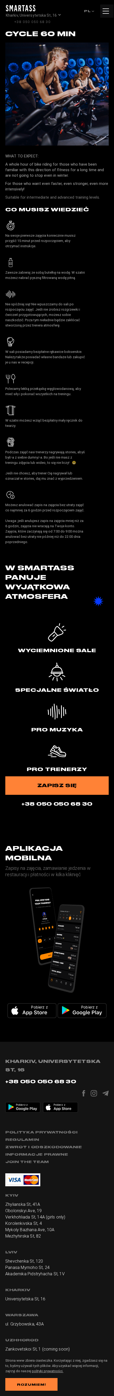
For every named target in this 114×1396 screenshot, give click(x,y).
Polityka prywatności (41, 1132)
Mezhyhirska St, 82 (23, 1236)
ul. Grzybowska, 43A (24, 1324)
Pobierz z (39, 1007)
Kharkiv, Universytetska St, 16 (31, 15)
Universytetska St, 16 (25, 1298)
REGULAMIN (22, 1139)
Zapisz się (57, 785)
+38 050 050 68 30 (32, 22)
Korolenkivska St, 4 (23, 1223)
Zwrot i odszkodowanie (43, 1147)
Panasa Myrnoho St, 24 (27, 1267)
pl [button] (88, 11)
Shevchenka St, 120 (24, 1261)
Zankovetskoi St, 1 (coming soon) (37, 1349)
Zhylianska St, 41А (22, 1204)
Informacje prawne (36, 1154)
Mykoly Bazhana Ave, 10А (30, 1229)
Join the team (27, 1162)
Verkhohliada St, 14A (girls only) (35, 1217)
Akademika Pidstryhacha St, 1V (35, 1273)
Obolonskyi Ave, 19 (23, 1210)
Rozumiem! (31, 1384)
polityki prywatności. (47, 1371)
